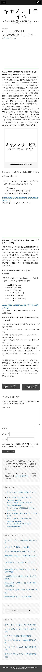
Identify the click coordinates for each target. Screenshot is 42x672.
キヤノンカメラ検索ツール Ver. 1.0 (17, 547)
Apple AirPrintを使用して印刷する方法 (18, 636)
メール (5, 434)
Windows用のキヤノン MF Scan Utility (18, 597)
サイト (4, 439)
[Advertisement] (21, 54)
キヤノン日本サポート (23, 476)
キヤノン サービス (10, 38)
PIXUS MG (5, 28)
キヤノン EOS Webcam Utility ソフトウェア (20, 551)
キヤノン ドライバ (21, 14)
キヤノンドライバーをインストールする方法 (20, 625)
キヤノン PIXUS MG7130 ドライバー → (31, 387)
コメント (6, 407)
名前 (4, 428)
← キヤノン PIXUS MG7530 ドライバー (10, 386)
